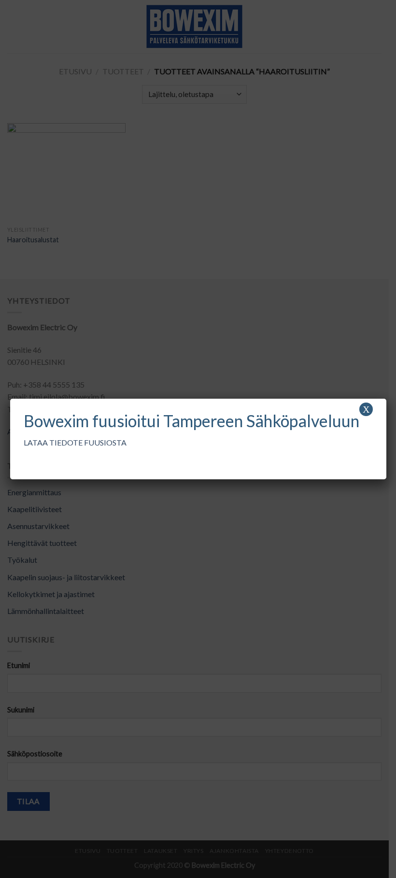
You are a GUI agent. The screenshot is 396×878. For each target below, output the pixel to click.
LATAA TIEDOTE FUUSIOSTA (75, 442)
